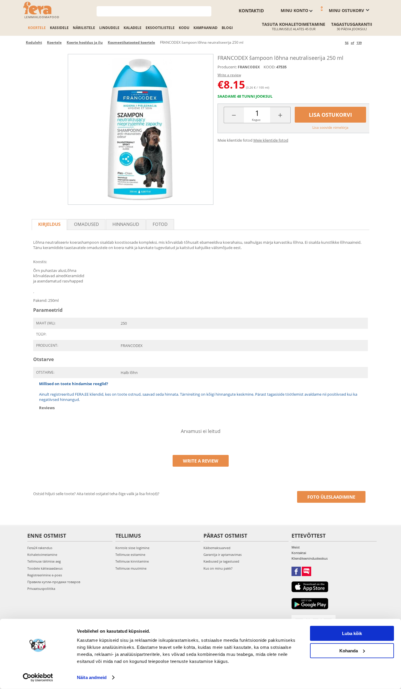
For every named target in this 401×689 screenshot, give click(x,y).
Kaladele (132, 27)
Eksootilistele (160, 27)
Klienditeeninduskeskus (310, 558)
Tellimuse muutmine (130, 568)
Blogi (227, 27)
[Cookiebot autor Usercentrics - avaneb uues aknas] (38, 677)
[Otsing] (207, 10)
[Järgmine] (367, 42)
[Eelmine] (339, 42)
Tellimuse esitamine (130, 554)
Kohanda (348, 650)
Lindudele (109, 27)
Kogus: (256, 120)
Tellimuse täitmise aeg (44, 561)
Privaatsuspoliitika (41, 588)
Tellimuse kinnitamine (132, 561)
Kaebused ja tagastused (221, 561)
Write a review (229, 74)
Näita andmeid (92, 677)
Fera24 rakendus (39, 548)
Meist (296, 547)
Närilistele (84, 27)
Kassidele (59, 27)
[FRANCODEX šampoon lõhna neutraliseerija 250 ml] (140, 129)
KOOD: (269, 67)
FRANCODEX (249, 67)
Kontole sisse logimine (132, 548)
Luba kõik (352, 633)
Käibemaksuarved (216, 548)
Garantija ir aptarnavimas (222, 554)
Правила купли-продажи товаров (53, 582)
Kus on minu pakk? (217, 568)
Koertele (37, 27)
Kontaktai (299, 553)
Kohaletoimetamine (42, 554)
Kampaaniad (205, 27)
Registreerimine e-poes (44, 575)
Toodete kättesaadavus (45, 568)
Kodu (184, 27)
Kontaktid (251, 10)
